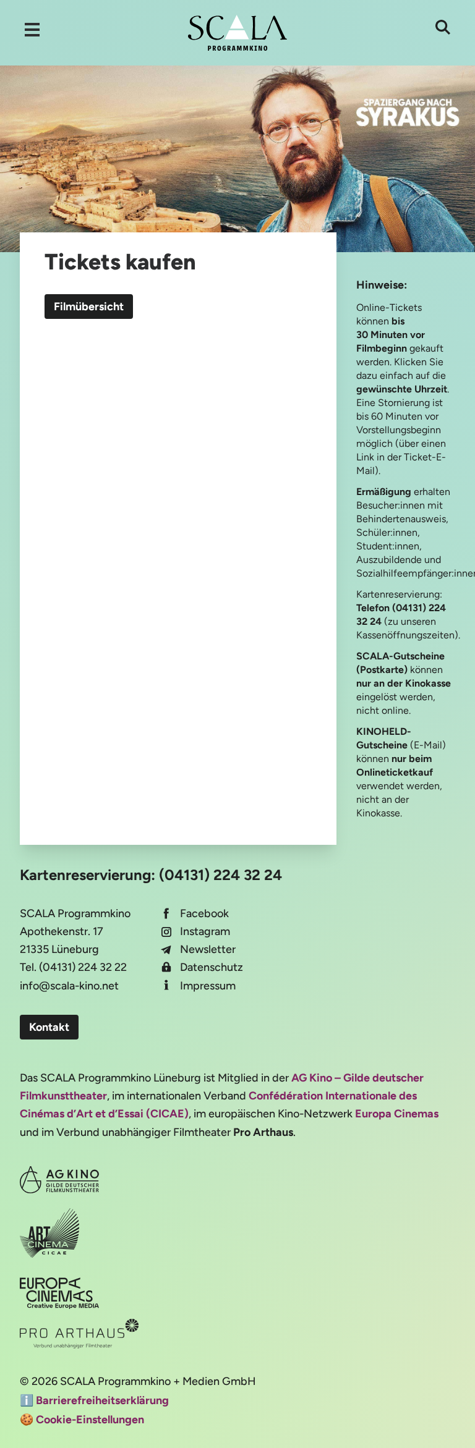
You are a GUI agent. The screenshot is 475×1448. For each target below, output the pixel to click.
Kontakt (49, 1027)
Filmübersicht (89, 306)
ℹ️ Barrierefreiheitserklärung (94, 1400)
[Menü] (32, 29)
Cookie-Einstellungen (90, 1419)
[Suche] (442, 27)
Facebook (204, 913)
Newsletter (208, 949)
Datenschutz (211, 967)
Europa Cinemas (397, 1113)
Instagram (205, 931)
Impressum (208, 986)
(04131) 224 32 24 (220, 875)
